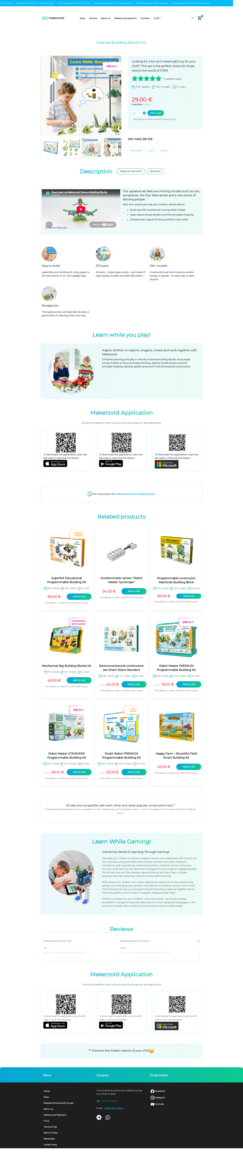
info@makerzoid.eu (114, 1108)
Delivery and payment (125, 18)
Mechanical (136, 151)
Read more (188, 596)
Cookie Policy (50, 1144)
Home (47, 1091)
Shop (82, 18)
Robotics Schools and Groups (58, 1103)
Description (96, 171)
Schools (93, 18)
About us (105, 18)
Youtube (159, 1104)
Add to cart (155, 113)
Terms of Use (50, 1127)
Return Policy (51, 1133)
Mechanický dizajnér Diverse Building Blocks (149, 952)
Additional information (131, 171)
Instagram (159, 1097)
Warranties (49, 1139)
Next (200, 946)
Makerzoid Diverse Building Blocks (135, 494)
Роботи (164, 151)
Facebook (159, 1091)
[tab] (96, 171)
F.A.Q (46, 1121)
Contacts (145, 18)
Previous (43, 946)
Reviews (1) (155, 171)
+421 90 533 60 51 (109, 1101)
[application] (160, 18)
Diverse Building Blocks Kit (63, 952)
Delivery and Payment (55, 1115)
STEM (151, 151)
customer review (172, 79)
